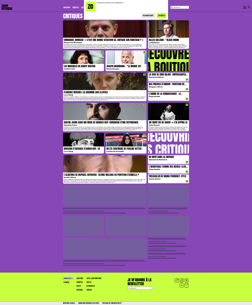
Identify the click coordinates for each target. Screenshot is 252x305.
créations (79, 278)
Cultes (78, 286)
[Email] (186, 285)
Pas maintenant (148, 15)
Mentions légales (69, 303)
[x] (186, 280)
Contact (89, 290)
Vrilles (89, 282)
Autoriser (161, 15)
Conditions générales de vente (88, 303)
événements (91, 286)
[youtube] (181, 285)
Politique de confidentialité (112, 303)
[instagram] (176, 280)
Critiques (79, 290)
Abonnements (68, 278)
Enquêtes (79, 282)
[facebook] (181, 280)
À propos (66, 282)
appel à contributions (94, 278)
